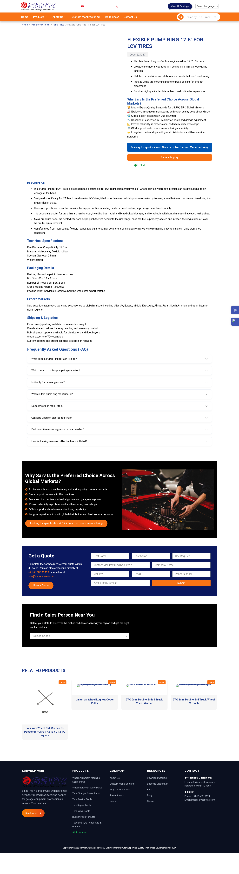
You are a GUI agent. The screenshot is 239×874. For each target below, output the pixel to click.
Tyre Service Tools (40, 24)
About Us (58, 17)
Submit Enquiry (169, 157)
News (113, 801)
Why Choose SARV (120, 789)
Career (150, 801)
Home (24, 17)
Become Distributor (157, 783)
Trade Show (112, 17)
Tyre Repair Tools (81, 805)
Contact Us (130, 17)
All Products (79, 832)
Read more (31, 813)
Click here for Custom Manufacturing (185, 147)
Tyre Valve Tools (81, 811)
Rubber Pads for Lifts (83, 816)
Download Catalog (157, 777)
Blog (149, 795)
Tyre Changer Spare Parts (86, 793)
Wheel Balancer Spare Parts (87, 787)
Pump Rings (58, 24)
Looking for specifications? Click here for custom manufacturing (66, 523)
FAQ (149, 789)
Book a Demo (41, 585)
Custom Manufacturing (86, 17)
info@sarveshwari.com (41, 576)
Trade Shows (117, 795)
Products (38, 17)
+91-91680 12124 (38, 572)
